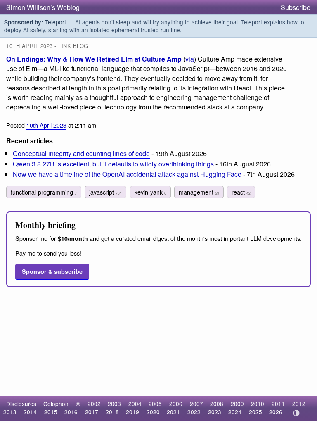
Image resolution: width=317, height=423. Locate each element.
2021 (173, 412)
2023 (214, 412)
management (199, 192)
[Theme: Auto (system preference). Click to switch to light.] (296, 413)
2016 (71, 412)
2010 (257, 403)
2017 (91, 412)
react (241, 192)
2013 (10, 412)
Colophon (56, 403)
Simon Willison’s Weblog (43, 7)
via (189, 59)
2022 (194, 412)
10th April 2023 (46, 125)
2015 (50, 412)
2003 (114, 403)
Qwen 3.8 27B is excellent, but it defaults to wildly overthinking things (113, 164)
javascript (105, 192)
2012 (298, 403)
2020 (153, 412)
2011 (278, 403)
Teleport (55, 22)
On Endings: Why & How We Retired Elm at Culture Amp (94, 59)
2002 (94, 403)
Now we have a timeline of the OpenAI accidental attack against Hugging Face (127, 174)
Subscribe (295, 7)
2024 (234, 412)
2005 (155, 403)
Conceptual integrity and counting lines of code (81, 153)
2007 (196, 403)
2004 (135, 403)
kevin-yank (150, 192)
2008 (216, 403)
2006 (175, 403)
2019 (132, 412)
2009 (237, 403)
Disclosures (21, 403)
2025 (255, 412)
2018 (112, 412)
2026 (275, 412)
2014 (30, 412)
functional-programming (44, 192)
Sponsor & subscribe (52, 271)
